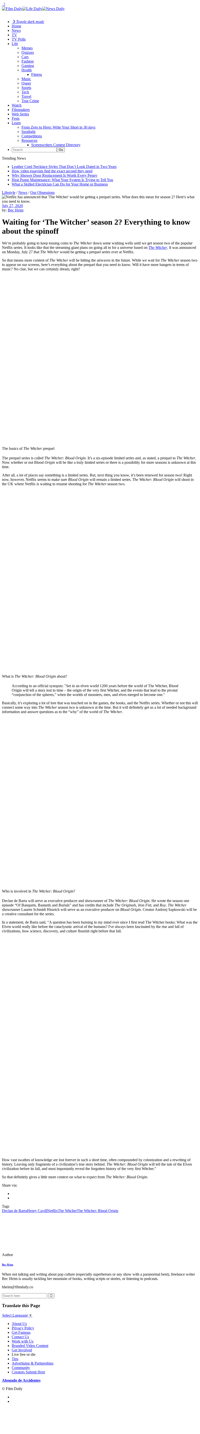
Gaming (27, 66)
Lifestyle (8, 192)
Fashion (27, 61)
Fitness (36, 74)
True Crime (30, 101)
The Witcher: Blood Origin (97, 1211)
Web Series (20, 114)
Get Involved (22, 1350)
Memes (27, 48)
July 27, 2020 (12, 206)
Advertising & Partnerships (32, 1363)
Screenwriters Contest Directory (55, 145)
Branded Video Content (30, 1346)
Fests (16, 118)
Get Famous (21, 1332)
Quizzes (27, 52)
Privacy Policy (23, 1328)
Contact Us (20, 1337)
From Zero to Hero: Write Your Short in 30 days (58, 127)
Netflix (52, 1211)
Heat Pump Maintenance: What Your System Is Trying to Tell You (62, 180)
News (16, 30)
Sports (26, 88)
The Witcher (67, 1211)
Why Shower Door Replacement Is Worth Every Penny (54, 175)
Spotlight (28, 132)
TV (14, 35)
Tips (15, 1359)
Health (26, 70)
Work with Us (22, 1341)
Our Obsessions (42, 192)
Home (16, 26)
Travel (26, 96)
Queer (26, 83)
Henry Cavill (37, 1211)
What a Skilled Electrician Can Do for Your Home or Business (60, 184)
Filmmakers (21, 110)
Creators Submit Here (28, 1372)
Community (21, 1368)
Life (15, 44)
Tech (25, 92)
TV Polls (19, 39)
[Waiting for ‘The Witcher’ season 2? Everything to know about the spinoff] (35, 1255)
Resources (29, 140)
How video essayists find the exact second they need (52, 171)
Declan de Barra (14, 1211)
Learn (16, 123)
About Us (19, 1324)
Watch (16, 105)
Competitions (31, 136)
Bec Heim (15, 210)
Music (26, 79)
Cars (25, 57)
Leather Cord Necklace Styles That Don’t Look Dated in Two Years (64, 167)
